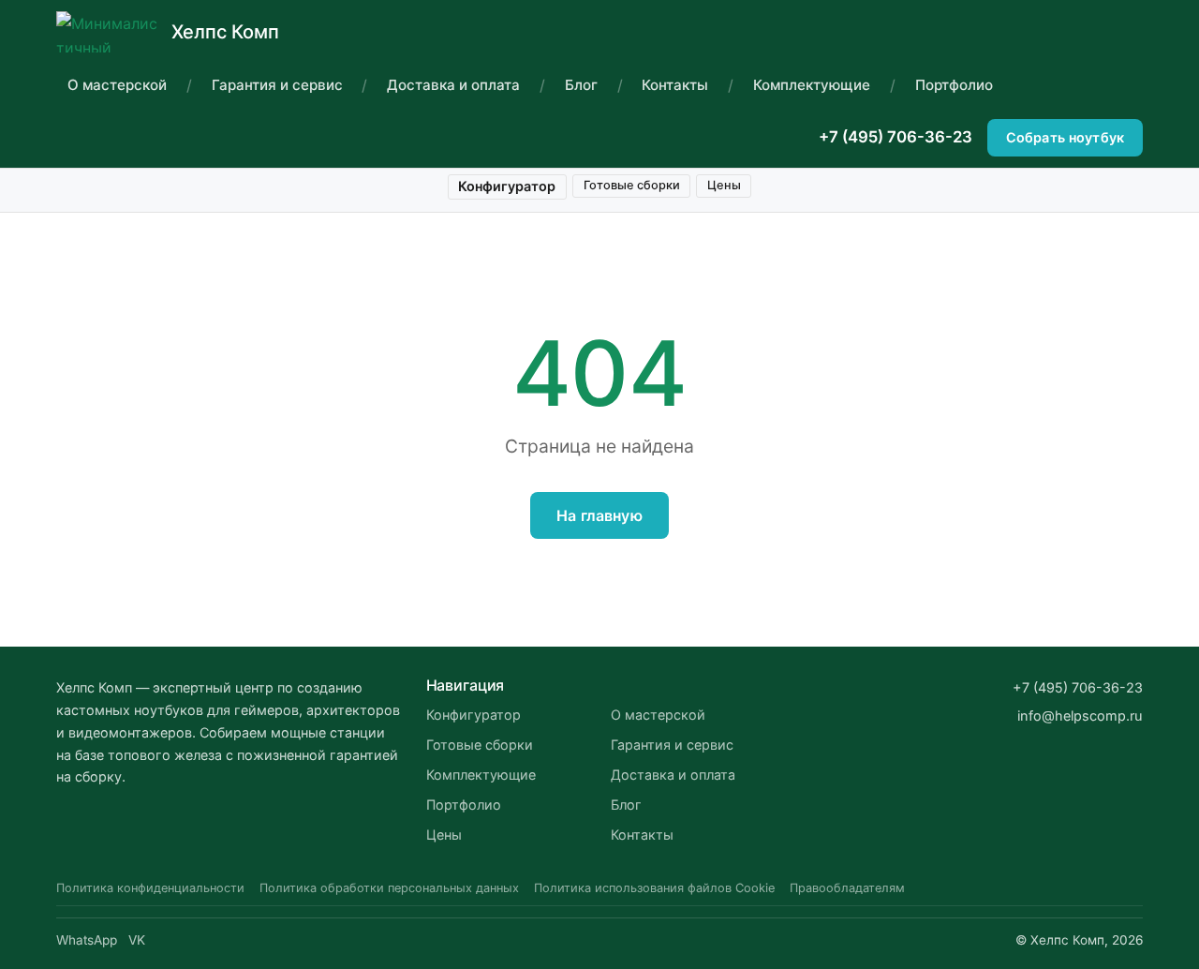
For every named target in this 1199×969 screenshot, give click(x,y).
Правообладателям (847, 888)
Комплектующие (811, 85)
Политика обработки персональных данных (389, 888)
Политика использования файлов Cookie (654, 888)
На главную (599, 515)
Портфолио (954, 85)
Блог (581, 85)
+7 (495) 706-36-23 (895, 136)
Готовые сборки (632, 185)
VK (136, 939)
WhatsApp (86, 939)
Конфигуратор (506, 186)
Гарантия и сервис (277, 85)
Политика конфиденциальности (150, 888)
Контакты (675, 85)
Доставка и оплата (453, 85)
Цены (724, 185)
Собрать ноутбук (1065, 137)
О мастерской (117, 85)
